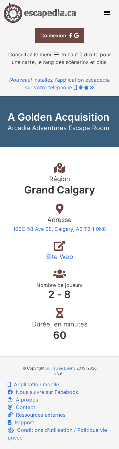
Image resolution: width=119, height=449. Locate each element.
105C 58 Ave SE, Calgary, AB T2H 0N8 (59, 229)
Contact (24, 407)
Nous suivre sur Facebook (45, 392)
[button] (106, 12)
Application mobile (35, 384)
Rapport (22, 422)
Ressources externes (39, 415)
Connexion (54, 35)
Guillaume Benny (60, 368)
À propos (25, 399)
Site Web (59, 257)
